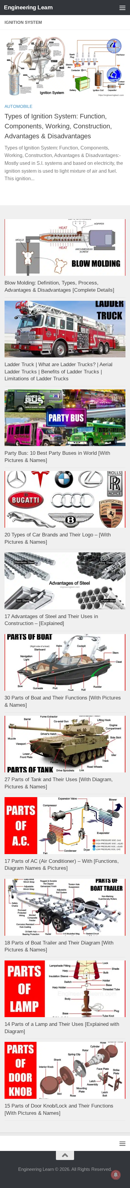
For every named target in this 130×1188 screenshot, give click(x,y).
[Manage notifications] (116, 1175)
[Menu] (122, 7)
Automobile (18, 106)
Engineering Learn (28, 7)
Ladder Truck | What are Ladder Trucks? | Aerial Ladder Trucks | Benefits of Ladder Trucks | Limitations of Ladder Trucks (58, 372)
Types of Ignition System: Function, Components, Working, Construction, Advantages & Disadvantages (58, 126)
